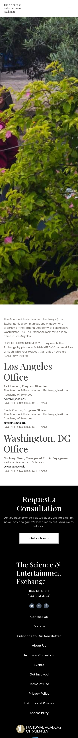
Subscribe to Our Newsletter (39, 636)
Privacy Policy (39, 693)
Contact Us (39, 617)
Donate (39, 626)
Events (39, 665)
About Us (39, 645)
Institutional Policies (39, 703)
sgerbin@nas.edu (15, 423)
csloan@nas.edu (14, 466)
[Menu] (69, 8)
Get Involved (39, 674)
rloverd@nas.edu (15, 399)
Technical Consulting (39, 655)
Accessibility (39, 713)
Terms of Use (39, 684)
